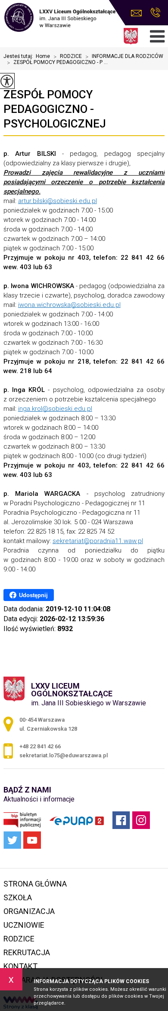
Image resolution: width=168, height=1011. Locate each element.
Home (43, 56)
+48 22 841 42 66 (155, 13)
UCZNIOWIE (23, 924)
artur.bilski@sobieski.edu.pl (57, 201)
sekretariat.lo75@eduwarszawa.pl (138, 13)
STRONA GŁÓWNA (35, 883)
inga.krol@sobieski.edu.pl (55, 409)
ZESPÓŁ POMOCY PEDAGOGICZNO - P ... (57, 63)
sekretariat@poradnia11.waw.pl (98, 541)
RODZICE (67, 57)
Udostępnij (33, 595)
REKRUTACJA (26, 952)
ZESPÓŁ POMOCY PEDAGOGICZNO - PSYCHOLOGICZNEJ (54, 109)
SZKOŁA (17, 897)
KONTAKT (20, 966)
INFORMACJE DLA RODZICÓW (124, 57)
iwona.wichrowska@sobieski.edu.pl (69, 305)
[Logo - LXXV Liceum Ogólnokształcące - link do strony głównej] (59, 18)
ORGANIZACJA (29, 911)
